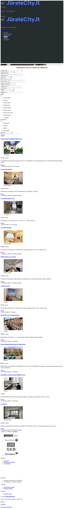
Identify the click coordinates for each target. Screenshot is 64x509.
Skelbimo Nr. (4, 92)
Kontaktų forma (8, 493)
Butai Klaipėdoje (8, 34)
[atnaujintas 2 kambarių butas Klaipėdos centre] (13, 389)
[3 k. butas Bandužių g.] (13, 184)
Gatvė (2, 91)
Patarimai (6, 38)
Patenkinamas (6, 105)
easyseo (2, 501)
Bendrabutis (6, 123)
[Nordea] (11, 455)
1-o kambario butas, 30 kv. (8, 198)
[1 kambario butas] (13, 300)
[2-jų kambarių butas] (13, 242)
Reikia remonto (7, 110)
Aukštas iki (3, 88)
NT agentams (7, 463)
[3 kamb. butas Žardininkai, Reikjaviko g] (13, 153)
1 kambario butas (5, 286)
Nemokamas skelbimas (9, 462)
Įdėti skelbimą (5, 30)
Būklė (2, 94)
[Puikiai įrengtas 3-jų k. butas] (13, 271)
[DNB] (11, 446)
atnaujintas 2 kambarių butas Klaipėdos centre (13, 374)
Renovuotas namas (8, 112)
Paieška (5, 36)
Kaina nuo (3, 76)
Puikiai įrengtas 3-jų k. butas (8, 256)
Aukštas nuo (4, 86)
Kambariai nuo (4, 73)
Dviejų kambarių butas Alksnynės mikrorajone (13, 344)
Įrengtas (5, 100)
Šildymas (3, 132)
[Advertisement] (32, 52)
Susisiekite (6, 39)
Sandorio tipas (4, 72)
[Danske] (11, 437)
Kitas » (10, 431)
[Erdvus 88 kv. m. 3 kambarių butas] (13, 329)
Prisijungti (3, 7)
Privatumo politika (8, 488)
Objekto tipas (4, 70)
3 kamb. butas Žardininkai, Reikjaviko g (11, 139)
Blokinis (5, 125)
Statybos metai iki (5, 84)
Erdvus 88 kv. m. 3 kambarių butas (10, 315)
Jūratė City (3, 24)
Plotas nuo (5, 79)
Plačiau (2, 165)
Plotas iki (5, 81)
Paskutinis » (15, 431)
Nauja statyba (6, 102)
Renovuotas (6, 130)
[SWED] (11, 441)
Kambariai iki (4, 75)
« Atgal (2, 431)
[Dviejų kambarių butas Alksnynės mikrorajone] (13, 358)
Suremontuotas (7, 115)
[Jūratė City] (20, 5)
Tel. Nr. (2, 134)
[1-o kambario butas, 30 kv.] (13, 213)
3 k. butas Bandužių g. (6, 169)
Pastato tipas (4, 119)
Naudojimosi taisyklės (9, 487)
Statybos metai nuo (5, 83)
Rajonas (3, 89)
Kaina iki (3, 78)
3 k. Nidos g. (4, 404)
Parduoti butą (7, 35)
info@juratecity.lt (11, 11)
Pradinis (6, 32)
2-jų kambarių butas (6, 227)
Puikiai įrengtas (7, 107)
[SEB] (11, 451)
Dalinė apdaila (7, 97)
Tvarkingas (6, 117)
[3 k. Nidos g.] (13, 418)
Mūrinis (5, 128)
